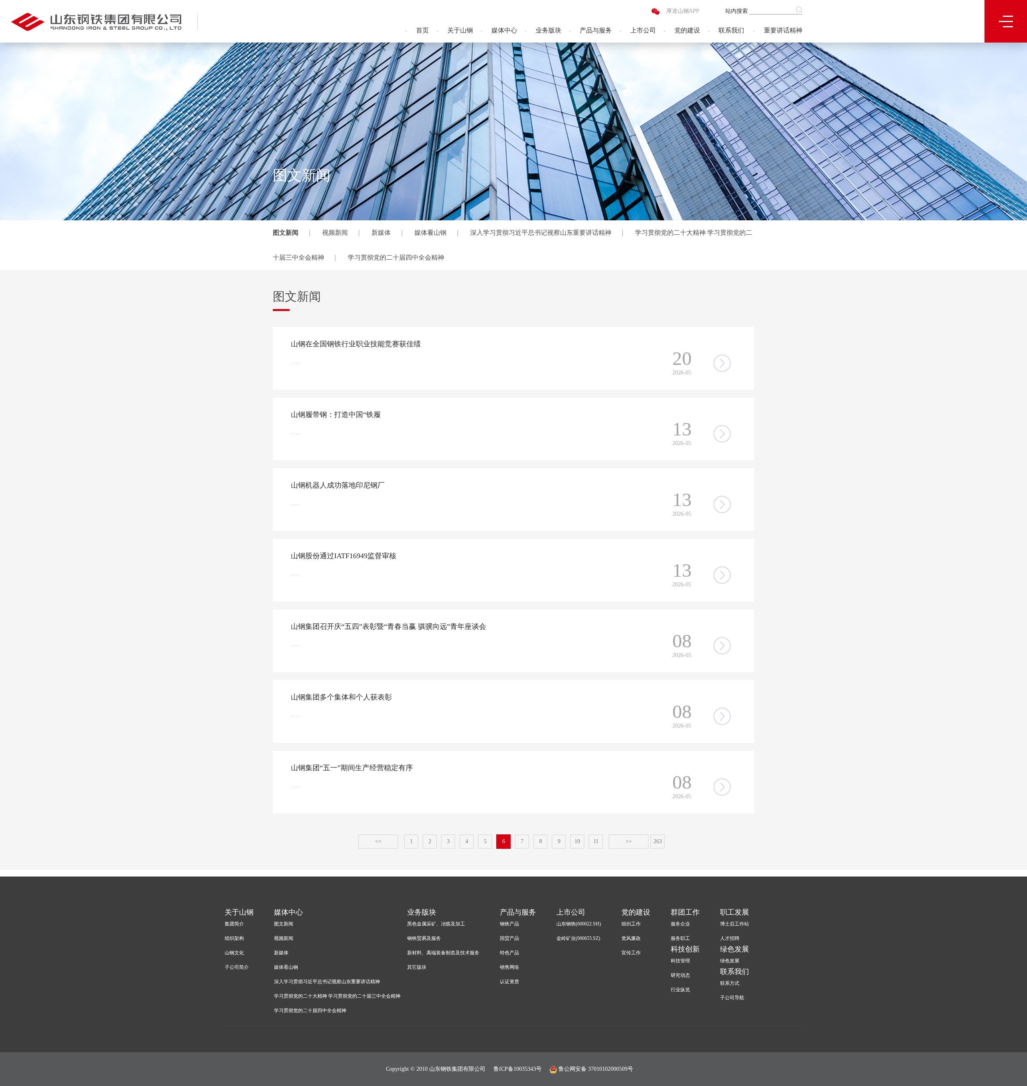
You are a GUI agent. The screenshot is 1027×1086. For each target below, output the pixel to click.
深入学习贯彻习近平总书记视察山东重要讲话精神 (540, 232)
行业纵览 (680, 989)
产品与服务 (596, 30)
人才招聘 (729, 938)
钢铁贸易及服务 (424, 938)
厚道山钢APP (682, 11)
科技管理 (680, 961)
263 (658, 841)
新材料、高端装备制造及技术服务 (443, 953)
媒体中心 (504, 30)
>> (628, 841)
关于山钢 (460, 30)
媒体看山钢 (430, 232)
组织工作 (631, 924)
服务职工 (680, 938)
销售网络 (509, 967)
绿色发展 (734, 949)
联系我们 (731, 30)
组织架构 (234, 938)
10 (577, 841)
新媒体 (381, 232)
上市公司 (643, 30)
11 (596, 841)
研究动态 (680, 975)
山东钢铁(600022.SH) (578, 924)
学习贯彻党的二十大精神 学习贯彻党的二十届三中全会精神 (337, 996)
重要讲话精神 (783, 30)
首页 (422, 30)
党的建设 (687, 30)
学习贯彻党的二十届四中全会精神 (396, 257)
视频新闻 (335, 232)
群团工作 (685, 912)
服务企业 (680, 924)
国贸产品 (509, 938)
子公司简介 (237, 967)
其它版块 (416, 967)
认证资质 (509, 981)
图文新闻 (285, 232)
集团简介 (234, 924)
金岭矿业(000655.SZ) (578, 938)
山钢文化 (234, 953)
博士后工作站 (734, 924)
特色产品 (509, 953)
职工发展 (734, 912)
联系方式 (729, 983)
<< (378, 841)
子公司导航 (732, 998)
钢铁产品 (509, 924)
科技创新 (685, 949)
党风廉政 (631, 938)
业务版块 (548, 30)
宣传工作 (631, 953)
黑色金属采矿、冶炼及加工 (436, 924)
